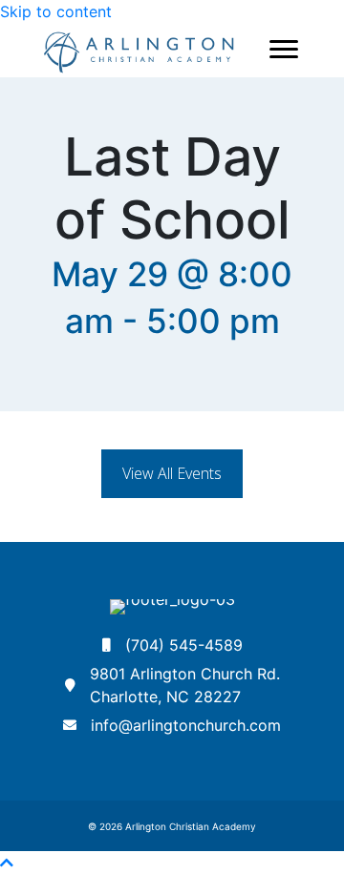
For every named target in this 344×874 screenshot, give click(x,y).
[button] (172, 473)
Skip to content (56, 11)
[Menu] (284, 49)
